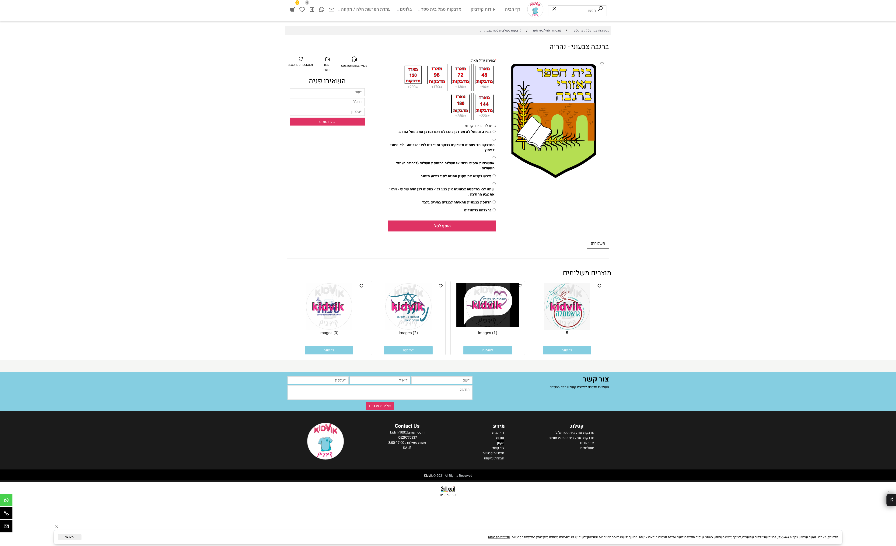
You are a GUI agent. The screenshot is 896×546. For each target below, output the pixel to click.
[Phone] (6, 514)
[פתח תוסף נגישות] (891, 500)
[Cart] (292, 9)
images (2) (408, 333)
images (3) (329, 333)
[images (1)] (487, 326)
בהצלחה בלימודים (477, 210)
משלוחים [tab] (598, 243)
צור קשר (498, 448)
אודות (500, 437)
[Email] (331, 9)
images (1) (487, 333)
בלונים (406, 9)
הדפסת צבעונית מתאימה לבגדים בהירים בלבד (456, 202)
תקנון (500, 442)
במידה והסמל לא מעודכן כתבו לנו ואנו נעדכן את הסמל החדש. (444, 131)
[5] (567, 328)
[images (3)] (329, 328)
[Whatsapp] (321, 9)
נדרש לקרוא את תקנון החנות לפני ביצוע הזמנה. (455, 176)
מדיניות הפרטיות (499, 537)
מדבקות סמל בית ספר (441, 9)
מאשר (69, 537)
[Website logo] (535, 9)
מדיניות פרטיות (493, 453)
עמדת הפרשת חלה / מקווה (366, 9)
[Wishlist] (302, 9)
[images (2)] (408, 328)
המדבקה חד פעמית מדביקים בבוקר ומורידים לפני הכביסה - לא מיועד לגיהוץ (442, 147)
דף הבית (512, 9)
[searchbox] (577, 10)
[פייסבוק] (312, 9)
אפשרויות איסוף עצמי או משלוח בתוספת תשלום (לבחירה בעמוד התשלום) (445, 166)
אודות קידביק (483, 9)
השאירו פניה (327, 81)
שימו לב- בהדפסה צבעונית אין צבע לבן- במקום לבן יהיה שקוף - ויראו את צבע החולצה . (441, 192)
